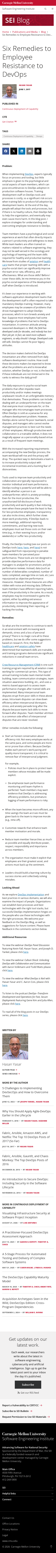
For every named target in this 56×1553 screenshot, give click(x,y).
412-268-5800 (9, 1479)
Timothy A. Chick (31, 1287)
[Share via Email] (29, 151)
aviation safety (27, 646)
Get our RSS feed (29, 1392)
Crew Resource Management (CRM (21, 664)
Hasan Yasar (42, 1102)
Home (5, 31)
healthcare (8, 646)
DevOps (29, 174)
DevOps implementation (31, 894)
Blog (43, 31)
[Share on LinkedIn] (21, 151)
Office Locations (11, 1523)
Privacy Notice (10, 1529)
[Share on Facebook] (5, 151)
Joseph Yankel (27, 1102)
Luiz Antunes (30, 1223)
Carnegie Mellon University (25, 1546)
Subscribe (28, 1384)
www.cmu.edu (10, 1541)
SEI (4, 1487)
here (19, 547)
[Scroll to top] (52, 1546)
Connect (6, 1499)
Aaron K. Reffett (28, 1242)
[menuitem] (19, 8)
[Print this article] (37, 151)
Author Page (8, 1070)
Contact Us (8, 1518)
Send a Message (10, 1074)
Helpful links (9, 1493)
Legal (5, 1535)
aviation (34, 261)
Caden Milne (26, 1267)
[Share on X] (13, 151)
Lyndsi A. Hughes (42, 1267)
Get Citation (8, 121)
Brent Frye (45, 1287)
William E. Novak (34, 1312)
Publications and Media (25, 31)
